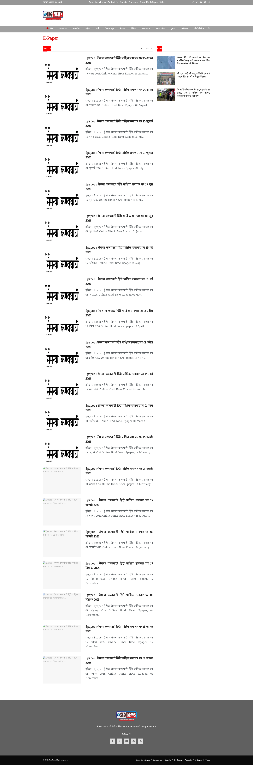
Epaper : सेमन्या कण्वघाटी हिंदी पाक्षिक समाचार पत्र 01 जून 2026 (119, 218)
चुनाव (173, 28)
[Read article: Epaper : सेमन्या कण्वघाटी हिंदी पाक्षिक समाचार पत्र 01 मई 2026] (62, 290)
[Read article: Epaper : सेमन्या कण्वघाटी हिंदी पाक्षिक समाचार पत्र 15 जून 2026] (62, 196)
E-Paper (154, 2)
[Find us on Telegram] (133, 741)
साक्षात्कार (146, 28)
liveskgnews (63, 760)
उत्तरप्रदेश (76, 28)
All (142, 48)
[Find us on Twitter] (119, 741)
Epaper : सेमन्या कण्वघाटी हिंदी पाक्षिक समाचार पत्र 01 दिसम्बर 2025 (119, 597)
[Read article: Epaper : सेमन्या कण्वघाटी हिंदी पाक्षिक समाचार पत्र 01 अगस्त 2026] (62, 101)
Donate (123, 2)
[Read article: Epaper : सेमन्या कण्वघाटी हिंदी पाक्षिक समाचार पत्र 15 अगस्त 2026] (62, 69)
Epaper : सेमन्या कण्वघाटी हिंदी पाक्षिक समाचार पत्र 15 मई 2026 (119, 250)
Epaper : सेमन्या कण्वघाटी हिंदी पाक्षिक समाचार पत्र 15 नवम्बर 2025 (119, 629)
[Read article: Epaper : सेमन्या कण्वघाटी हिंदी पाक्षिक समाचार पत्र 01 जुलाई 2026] (62, 164)
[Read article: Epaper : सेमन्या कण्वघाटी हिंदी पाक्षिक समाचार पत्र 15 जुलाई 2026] (62, 133)
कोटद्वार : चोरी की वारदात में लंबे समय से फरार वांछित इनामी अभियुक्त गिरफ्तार (193, 75)
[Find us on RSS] (140, 741)
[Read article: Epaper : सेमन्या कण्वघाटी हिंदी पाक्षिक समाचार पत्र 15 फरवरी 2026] (62, 448)
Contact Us (112, 2)
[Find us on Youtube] (126, 741)
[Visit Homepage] (53, 15)
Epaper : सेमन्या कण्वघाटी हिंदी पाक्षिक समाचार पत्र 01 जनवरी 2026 (119, 534)
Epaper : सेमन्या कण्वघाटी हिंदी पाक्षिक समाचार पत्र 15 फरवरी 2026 (119, 439)
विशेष (133, 28)
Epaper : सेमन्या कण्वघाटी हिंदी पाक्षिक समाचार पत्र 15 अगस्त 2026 (119, 60)
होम (51, 28)
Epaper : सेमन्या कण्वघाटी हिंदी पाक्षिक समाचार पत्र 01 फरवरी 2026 (119, 471)
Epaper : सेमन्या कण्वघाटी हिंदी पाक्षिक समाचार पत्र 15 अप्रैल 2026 (119, 313)
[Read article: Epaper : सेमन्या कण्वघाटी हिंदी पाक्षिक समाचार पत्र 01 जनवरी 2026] (62, 543)
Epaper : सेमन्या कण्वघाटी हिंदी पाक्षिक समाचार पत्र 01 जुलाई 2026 (119, 155)
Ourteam (133, 2)
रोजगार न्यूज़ (109, 28)
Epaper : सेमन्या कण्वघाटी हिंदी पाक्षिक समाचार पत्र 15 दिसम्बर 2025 (119, 566)
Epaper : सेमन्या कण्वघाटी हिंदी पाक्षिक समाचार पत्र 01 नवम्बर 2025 (119, 660)
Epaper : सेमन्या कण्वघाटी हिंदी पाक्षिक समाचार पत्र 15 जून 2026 (119, 187)
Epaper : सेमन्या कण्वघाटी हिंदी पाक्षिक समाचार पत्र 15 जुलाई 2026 (119, 123)
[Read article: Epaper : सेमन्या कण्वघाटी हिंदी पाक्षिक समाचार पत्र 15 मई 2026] (62, 259)
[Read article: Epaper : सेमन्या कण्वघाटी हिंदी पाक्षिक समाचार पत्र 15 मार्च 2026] (62, 385)
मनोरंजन (185, 28)
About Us (144, 2)
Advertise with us (97, 2)
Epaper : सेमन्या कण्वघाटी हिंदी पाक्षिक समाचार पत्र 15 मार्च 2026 (119, 376)
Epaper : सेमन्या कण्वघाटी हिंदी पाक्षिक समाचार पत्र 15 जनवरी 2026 (119, 502)
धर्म (97, 28)
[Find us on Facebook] (112, 741)
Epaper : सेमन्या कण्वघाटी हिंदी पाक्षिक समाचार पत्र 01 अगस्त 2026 (119, 92)
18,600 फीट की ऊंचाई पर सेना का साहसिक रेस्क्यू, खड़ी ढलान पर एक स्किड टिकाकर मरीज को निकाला (193, 60)
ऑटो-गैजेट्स (199, 28)
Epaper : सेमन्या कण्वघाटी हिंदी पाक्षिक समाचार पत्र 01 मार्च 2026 (119, 408)
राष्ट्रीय (88, 28)
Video (162, 2)
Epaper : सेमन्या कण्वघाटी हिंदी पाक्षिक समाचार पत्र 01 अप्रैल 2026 (119, 345)
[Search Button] (209, 29)
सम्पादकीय (160, 28)
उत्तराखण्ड (63, 28)
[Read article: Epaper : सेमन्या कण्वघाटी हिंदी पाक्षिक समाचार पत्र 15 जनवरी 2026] (62, 512)
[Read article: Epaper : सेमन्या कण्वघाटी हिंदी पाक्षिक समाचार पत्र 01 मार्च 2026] (62, 417)
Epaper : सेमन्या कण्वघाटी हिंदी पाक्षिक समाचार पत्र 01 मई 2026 (119, 281)
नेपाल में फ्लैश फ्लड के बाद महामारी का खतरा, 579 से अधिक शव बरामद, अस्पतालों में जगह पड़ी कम (193, 93)
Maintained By (53, 760)
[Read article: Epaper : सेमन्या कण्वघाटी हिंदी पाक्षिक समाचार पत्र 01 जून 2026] (62, 227)
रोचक (122, 28)
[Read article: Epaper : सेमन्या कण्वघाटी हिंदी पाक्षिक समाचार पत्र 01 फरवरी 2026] (62, 480)
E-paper (149, 48)
